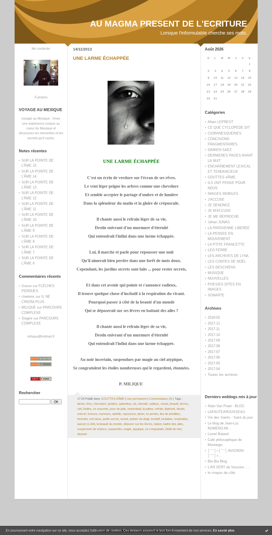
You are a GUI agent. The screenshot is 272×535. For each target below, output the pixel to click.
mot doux (95, 418)
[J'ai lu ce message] (267, 530)
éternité (143, 403)
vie (135, 403)
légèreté (170, 408)
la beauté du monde (109, 424)
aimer (140, 413)
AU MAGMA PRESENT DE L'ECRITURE (168, 23)
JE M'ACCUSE (219, 211)
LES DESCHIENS (222, 267)
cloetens (28, 296)
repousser (129, 413)
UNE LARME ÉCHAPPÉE (101, 58)
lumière (112, 403)
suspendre (115, 429)
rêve (89, 403)
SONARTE (216, 295)
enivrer (81, 413)
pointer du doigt (139, 418)
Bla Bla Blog (217, 461)
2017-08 (214, 346)
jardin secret (111, 418)
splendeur (125, 403)
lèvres (184, 403)
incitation (166, 418)
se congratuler (154, 429)
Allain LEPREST (220, 122)
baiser (158, 424)
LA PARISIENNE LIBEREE (229, 228)
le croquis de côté (221, 473)
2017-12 (214, 323)
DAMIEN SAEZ (220, 150)
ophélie (116, 413)
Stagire (27, 318)
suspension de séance (92, 429)
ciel (79, 408)
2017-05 (214, 363)
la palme (148, 408)
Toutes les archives (223, 375)
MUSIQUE (216, 273)
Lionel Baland (218, 434)
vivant (164, 403)
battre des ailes (173, 424)
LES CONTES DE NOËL (227, 261)
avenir (124, 418)
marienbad (134, 408)
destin (180, 408)
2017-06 (214, 357)
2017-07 (214, 352)
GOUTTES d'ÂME (222, 177)
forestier (82, 418)
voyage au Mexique (36, 118)
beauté (174, 403)
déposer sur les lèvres (138, 424)
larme (80, 403)
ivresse (92, 413)
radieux (154, 403)
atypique (138, 429)
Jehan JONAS (219, 222)
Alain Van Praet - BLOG (226, 406)
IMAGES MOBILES (223, 194)
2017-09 (214, 340)
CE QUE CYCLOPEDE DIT (229, 127)
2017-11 (214, 329)
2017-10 (214, 335)
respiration (181, 418)
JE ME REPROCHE (223, 216)
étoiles (87, 408)
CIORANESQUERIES (224, 133)
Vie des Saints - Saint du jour (230, 417)
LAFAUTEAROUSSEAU (226, 412)
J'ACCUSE (216, 199)
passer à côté (86, 424)
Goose (27, 286)
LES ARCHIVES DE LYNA (228, 256)
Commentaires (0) (160, 398)
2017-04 (214, 369)
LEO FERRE (217, 250)
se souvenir (100, 408)
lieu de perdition (170, 413)
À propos (41, 97)
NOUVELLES (218, 278)
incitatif (155, 418)
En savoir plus (224, 530)
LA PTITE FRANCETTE (226, 244)
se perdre (152, 413)
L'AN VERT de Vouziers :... (229, 467)
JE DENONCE (219, 205)
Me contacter (41, 48)
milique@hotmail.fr (40, 336)
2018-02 (214, 317)
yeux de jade (117, 408)
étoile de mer (173, 429)
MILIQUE (29, 307)
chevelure (100, 403)
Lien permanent (137, 398)
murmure (104, 413)
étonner (82, 434)
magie (127, 429)
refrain (159, 408)
